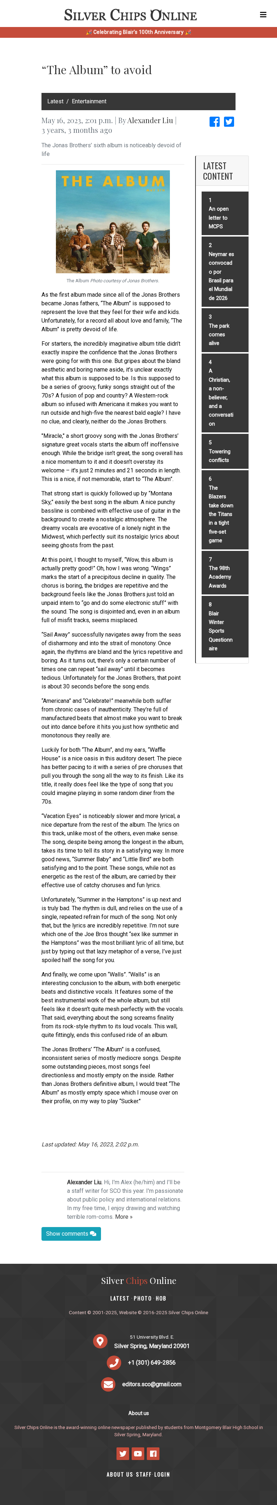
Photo (143, 1298)
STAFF (144, 1474)
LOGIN (162, 1474)
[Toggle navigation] (263, 14)
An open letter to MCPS (219, 218)
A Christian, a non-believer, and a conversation (221, 397)
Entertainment (89, 101)
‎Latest (55, 101)
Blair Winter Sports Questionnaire (221, 631)
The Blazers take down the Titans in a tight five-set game (221, 514)
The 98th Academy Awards (220, 577)
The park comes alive (219, 335)
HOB (161, 1298)
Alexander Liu (150, 120)
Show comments (68, 1233)
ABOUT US (120, 1474)
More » (124, 1216)
